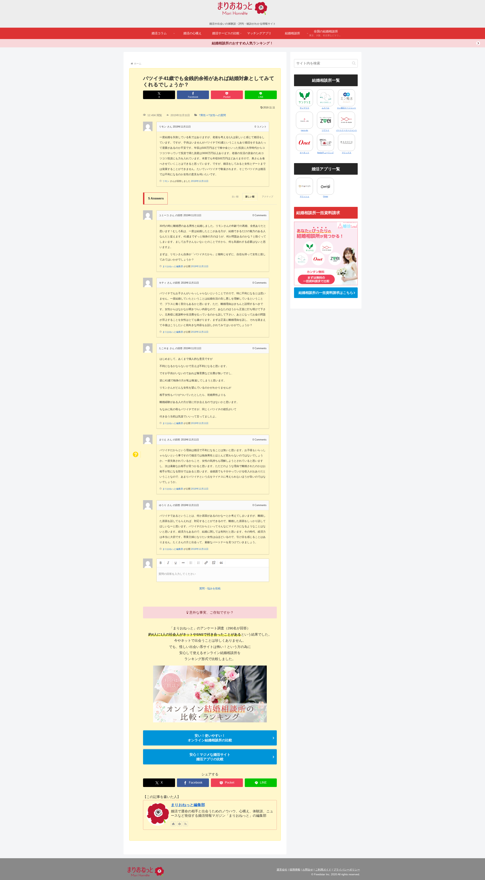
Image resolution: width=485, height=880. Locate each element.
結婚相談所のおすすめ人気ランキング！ (242, 43)
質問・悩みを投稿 (210, 588)
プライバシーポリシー (346, 869)
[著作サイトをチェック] (173, 823)
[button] (353, 63)
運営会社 (282, 869)
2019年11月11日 (199, 181)
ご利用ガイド (323, 869)
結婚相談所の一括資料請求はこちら (326, 293)
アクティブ (267, 196)
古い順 (235, 196)
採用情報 (294, 869)
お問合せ (307, 869)
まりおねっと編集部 (188, 805)
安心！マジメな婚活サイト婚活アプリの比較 (209, 757)
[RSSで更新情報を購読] (185, 823)
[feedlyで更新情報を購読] (179, 823)
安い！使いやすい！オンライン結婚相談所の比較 (210, 738)
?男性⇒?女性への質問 (212, 115)
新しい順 (249, 196)
